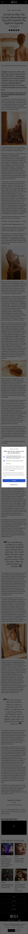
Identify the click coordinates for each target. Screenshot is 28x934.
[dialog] (14, 467)
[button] (14, 464)
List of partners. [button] (11, 470)
